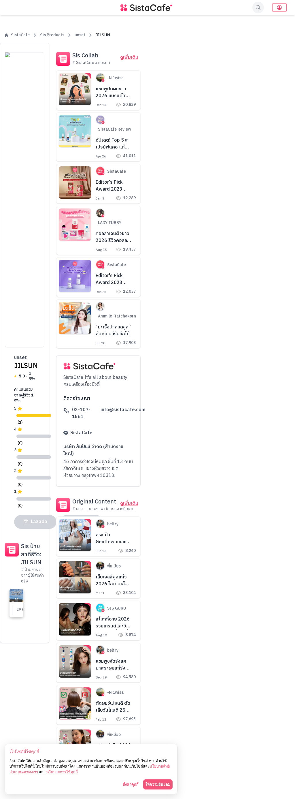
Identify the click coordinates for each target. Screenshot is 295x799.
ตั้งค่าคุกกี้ (131, 784)
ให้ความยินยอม (157, 784)
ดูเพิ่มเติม (129, 57)
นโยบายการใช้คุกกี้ (62, 771)
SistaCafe (20, 35)
